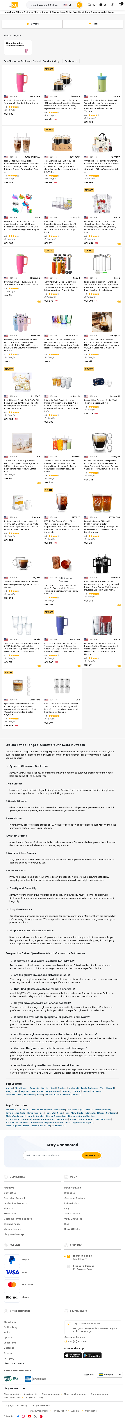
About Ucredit (72, 1213)
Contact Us (10, 1192)
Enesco (76, 1094)
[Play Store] (92, 1356)
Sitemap (8, 1208)
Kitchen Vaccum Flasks (42, 1109)
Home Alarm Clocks (74, 1113)
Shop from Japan (50, 1394)
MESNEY (76, 517)
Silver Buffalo (37, 1091)
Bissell (40, 1094)
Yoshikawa (97, 1091)
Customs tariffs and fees (18, 1218)
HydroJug (35, 96)
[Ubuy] (13, 5)
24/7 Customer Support (86, 1323)
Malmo (7, 1332)
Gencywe (115, 456)
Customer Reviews (74, 1198)
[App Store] (73, 1356)
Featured (70, 61)
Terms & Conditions (38, 1410)
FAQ (66, 1208)
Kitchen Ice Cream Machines (82, 1116)
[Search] (79, 5)
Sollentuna (10, 1342)
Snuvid (76, 278)
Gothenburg (11, 1327)
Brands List (70, 1192)
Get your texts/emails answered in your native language (95, 1330)
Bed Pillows (59, 1109)
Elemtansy (34, 335)
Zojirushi (25, 1091)
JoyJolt (36, 578)
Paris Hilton (29, 1094)
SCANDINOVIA (73, 335)
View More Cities (13, 1363)
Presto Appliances (90, 1088)
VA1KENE (75, 456)
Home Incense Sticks (16, 1113)
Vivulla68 (115, 578)
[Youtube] (30, 1416)
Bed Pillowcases (103, 1119)
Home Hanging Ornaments (18, 1119)
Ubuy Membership (14, 1234)
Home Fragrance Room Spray (79, 1122)
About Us (9, 1187)
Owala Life (35, 1088)
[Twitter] (35, 1416)
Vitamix (77, 1091)
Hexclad (110, 1088)
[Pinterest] (41, 1416)
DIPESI (37, 217)
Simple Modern (53, 1091)
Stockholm (10, 1322)
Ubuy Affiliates (72, 1229)
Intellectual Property (15, 1203)
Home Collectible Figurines (97, 1109)
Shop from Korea (99, 1394)
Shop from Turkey (34, 1397)
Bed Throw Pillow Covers (17, 1109)
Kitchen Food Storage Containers (101, 1113)
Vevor (16, 1091)
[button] (92, 5)
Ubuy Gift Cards (73, 1218)
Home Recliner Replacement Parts (47, 1122)
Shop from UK (30, 1394)
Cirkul (53, 1088)
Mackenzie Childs (14, 1094)
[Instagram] (24, 1416)
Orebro (8, 1353)
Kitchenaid (74, 1088)
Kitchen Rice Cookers (56, 1116)
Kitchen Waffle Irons (15, 1116)
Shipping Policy (12, 1224)
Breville (45, 1088)
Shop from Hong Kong (75, 1394)
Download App (72, 1187)
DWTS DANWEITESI (32, 157)
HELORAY (35, 396)
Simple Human (64, 1094)
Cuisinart (62, 1088)
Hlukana (36, 517)
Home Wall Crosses (41, 1125)
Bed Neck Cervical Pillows (17, 1122)
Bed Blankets (58, 1125)
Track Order (10, 1213)
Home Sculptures (35, 1113)
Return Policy (71, 1203)
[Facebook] (18, 1416)
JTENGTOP (114, 157)
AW (38, 456)
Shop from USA (11, 1394)
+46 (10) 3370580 (77, 1341)
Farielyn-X (115, 335)
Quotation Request (14, 1198)
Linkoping (9, 1358)
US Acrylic (75, 217)
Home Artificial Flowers (44, 1119)
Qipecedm (75, 96)
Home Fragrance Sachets (18, 1125)
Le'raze (116, 217)
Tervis (37, 639)
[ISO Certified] (34, 1378)
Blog (66, 1224)
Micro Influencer (13, 1229)
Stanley (9, 1088)
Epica (117, 278)
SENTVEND (75, 157)
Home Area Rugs (75, 1109)
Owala (116, 96)
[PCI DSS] (11, 1379)
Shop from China (12, 1397)
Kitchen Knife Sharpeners (82, 1119)
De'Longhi (115, 396)
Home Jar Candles (36, 1116)
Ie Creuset (50, 1094)
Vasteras (9, 1347)
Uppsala (8, 1337)
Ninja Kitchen (21, 1088)
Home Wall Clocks (54, 1113)
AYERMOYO (114, 517)
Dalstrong (67, 1091)
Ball (78, 700)
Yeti (102, 1088)
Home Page (9, 12)
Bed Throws (62, 1119)
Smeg (9, 1091)
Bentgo (86, 1091)
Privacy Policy (60, 1410)
